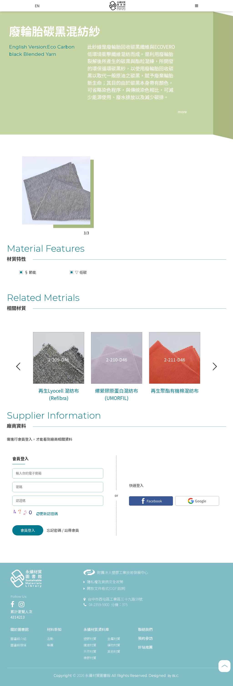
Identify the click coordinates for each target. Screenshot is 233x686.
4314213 (17, 617)
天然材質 (90, 651)
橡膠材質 (90, 657)
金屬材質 (113, 638)
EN (37, 5)
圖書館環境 (18, 645)
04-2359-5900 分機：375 (108, 604)
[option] (56, 190)
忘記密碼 (54, 530)
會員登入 (27, 530)
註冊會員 (71, 530)
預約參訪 (145, 638)
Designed (157, 675)
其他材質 (113, 651)
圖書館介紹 (18, 638)
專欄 (50, 645)
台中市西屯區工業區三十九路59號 (115, 599)
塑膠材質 (90, 638)
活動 (50, 638)
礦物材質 (113, 645)
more (182, 111)
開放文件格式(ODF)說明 (106, 588)
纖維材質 (90, 645)
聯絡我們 (145, 629)
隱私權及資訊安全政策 (105, 581)
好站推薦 (145, 647)
